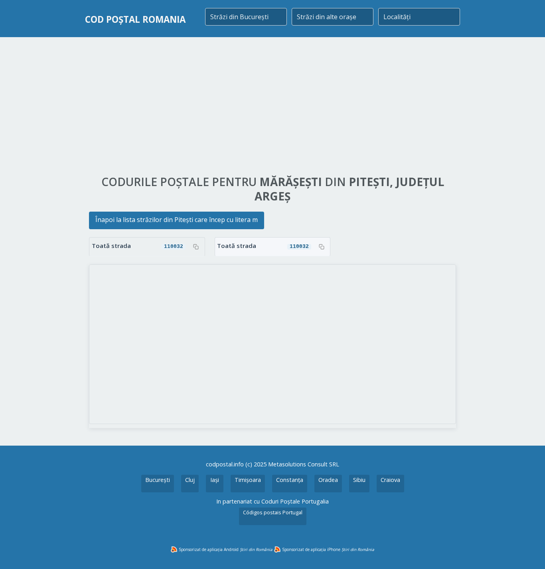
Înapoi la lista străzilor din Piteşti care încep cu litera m (176, 219)
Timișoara (248, 480)
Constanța (289, 480)
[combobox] (246, 17)
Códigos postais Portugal (272, 512)
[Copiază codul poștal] (196, 246)
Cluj (190, 480)
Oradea (328, 480)
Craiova (390, 480)
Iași (214, 480)
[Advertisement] (272, 107)
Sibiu (359, 480)
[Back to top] (528, 552)
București (157, 480)
